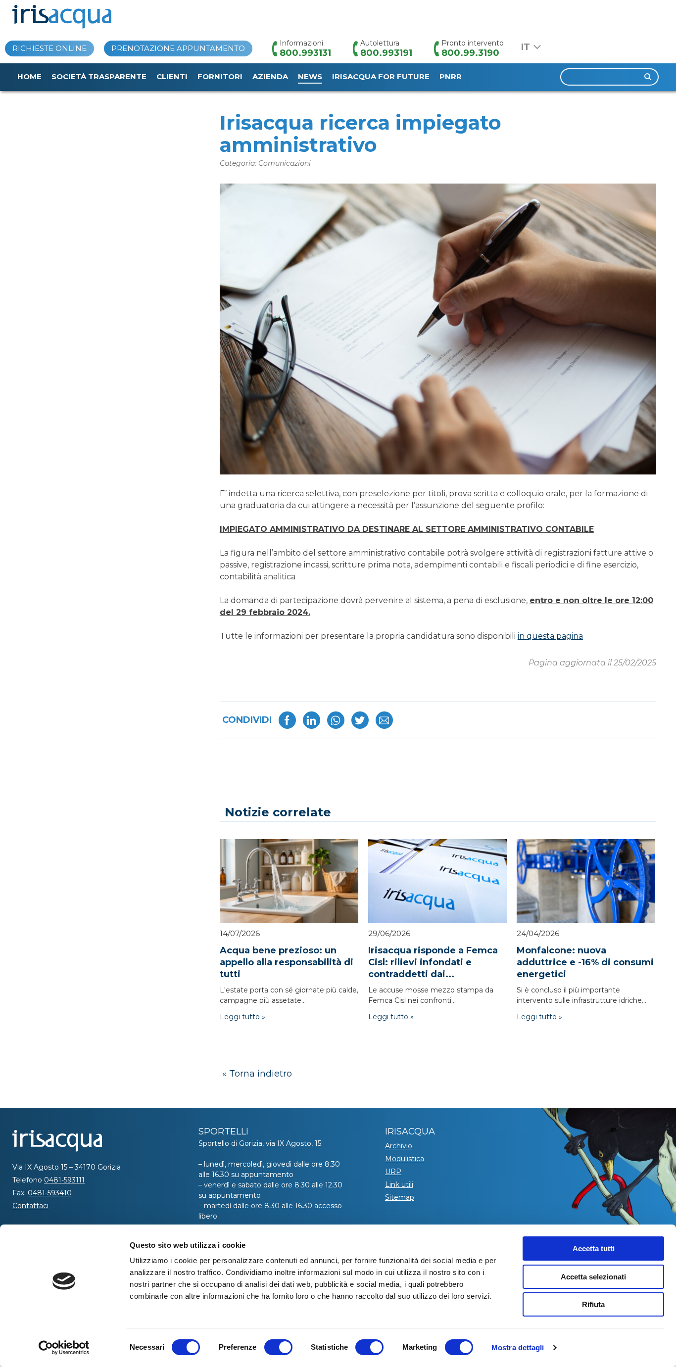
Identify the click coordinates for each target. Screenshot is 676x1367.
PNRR (450, 76)
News (310, 76)
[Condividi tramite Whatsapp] (335, 720)
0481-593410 (50, 1192)
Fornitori (219, 76)
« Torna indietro (257, 1073)
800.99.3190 (470, 52)
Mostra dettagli (517, 1347)
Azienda (270, 76)
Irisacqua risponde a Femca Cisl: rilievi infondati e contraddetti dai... (433, 962)
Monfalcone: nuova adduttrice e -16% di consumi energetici (585, 962)
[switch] (278, 1347)
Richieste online (49, 48)
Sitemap (399, 1197)
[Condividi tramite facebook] (287, 720)
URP (393, 1171)
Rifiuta (593, 1304)
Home (29, 76)
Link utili (399, 1184)
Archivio (398, 1145)
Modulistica (404, 1158)
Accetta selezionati (593, 1277)
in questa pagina (550, 636)
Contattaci (30, 1205)
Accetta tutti (594, 1248)
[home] (61, 17)
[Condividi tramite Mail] (384, 720)
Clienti (172, 76)
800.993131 (305, 52)
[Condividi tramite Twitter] (360, 720)
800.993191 (386, 52)
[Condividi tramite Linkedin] (311, 720)
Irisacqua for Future (381, 76)
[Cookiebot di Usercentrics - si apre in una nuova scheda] (64, 1347)
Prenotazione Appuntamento (178, 48)
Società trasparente (98, 76)
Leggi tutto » (242, 1016)
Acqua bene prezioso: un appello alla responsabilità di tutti (286, 962)
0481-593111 (64, 1180)
